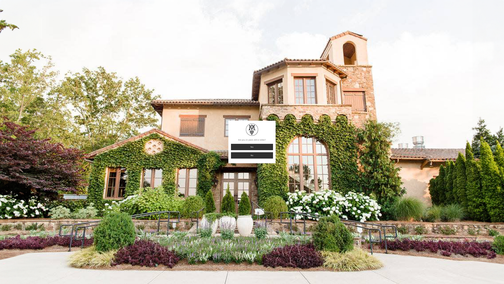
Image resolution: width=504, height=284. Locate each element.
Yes (252, 147)
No (252, 155)
